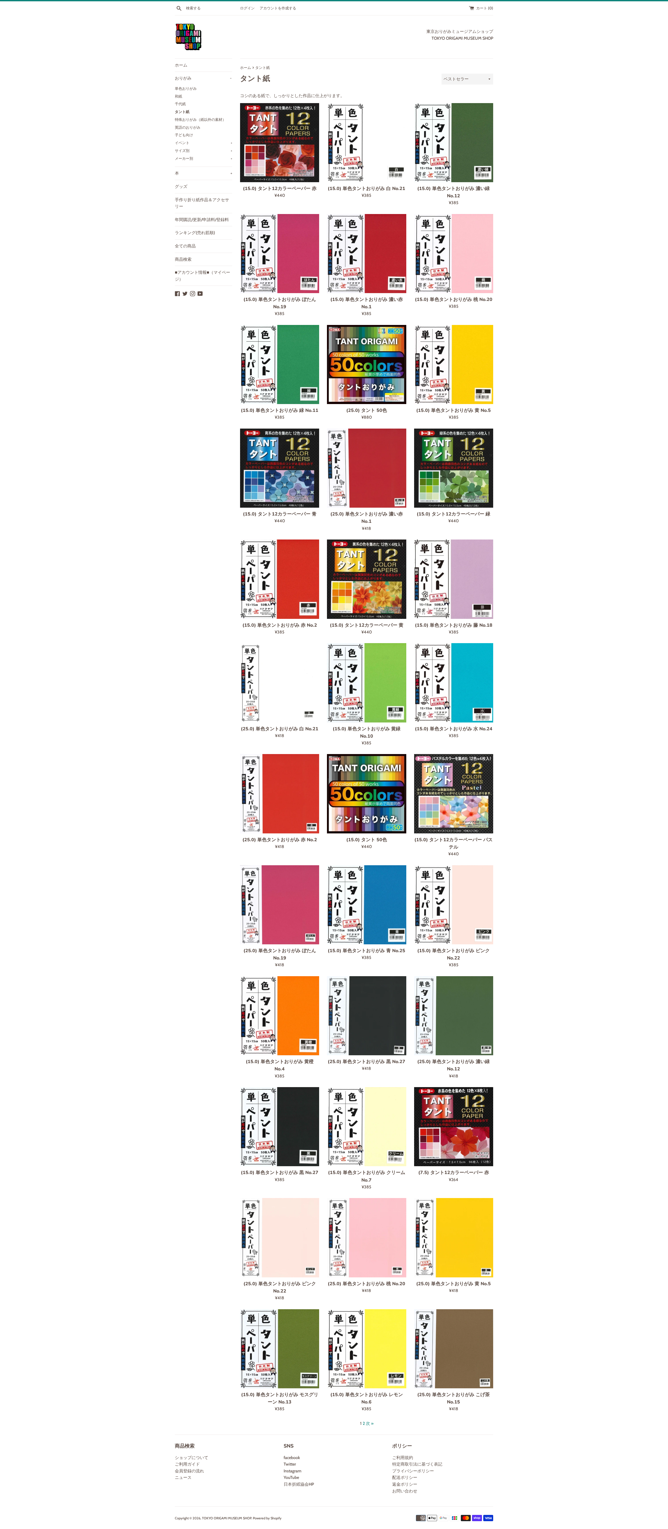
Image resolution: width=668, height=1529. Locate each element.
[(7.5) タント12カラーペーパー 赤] (453, 1126)
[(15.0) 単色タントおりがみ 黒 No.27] (279, 1126)
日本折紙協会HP (299, 1484)
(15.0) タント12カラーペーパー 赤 (280, 188)
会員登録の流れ (189, 1470)
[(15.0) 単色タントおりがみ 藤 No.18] (453, 579)
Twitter (290, 1464)
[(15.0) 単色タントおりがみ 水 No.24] (453, 682)
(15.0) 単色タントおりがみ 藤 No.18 (453, 625)
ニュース (183, 1477)
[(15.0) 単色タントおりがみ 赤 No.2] (279, 579)
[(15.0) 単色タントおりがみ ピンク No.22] (453, 904)
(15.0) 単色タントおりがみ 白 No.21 (366, 188)
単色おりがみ (186, 88)
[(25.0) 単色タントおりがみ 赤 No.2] (279, 793)
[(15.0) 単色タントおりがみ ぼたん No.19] (279, 253)
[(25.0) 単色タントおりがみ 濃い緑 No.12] (453, 1015)
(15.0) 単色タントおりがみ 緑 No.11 (279, 410)
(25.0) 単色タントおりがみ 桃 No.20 (366, 1284)
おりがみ (203, 78)
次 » (369, 1423)
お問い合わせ (404, 1491)
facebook (292, 1457)
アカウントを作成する (278, 8)
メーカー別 (203, 158)
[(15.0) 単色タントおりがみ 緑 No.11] (279, 364)
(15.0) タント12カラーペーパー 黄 (366, 625)
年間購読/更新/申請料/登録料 (202, 219)
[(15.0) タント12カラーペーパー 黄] (366, 579)
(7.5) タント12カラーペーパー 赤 (453, 1172)
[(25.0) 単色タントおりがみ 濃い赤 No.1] (366, 468)
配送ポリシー (404, 1477)
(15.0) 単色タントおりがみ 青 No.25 (366, 950)
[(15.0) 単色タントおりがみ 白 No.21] (366, 142)
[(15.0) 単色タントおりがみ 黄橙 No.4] (279, 1015)
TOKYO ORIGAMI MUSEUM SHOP (226, 1518)
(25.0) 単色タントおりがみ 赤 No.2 (279, 840)
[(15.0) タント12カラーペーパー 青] (279, 468)
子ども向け (184, 135)
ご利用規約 (402, 1457)
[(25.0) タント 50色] (366, 364)
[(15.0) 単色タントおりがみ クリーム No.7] (366, 1126)
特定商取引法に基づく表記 (417, 1464)
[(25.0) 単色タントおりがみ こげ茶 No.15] (453, 1348)
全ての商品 (185, 246)
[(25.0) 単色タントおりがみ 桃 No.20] (366, 1237)
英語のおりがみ (187, 127)
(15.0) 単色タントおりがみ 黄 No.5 (453, 410)
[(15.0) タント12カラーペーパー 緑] (453, 468)
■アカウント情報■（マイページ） (202, 276)
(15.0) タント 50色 (366, 840)
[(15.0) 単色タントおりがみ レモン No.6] (366, 1348)
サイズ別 (203, 151)
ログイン (247, 8)
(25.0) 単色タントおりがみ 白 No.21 (279, 729)
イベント (203, 143)
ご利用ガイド (187, 1464)
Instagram (292, 1470)
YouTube (291, 1477)
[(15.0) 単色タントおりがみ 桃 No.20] (453, 253)
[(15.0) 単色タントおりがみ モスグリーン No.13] (279, 1348)
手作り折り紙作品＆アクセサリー (202, 203)
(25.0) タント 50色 (366, 410)
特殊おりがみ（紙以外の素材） (200, 119)
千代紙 (180, 104)
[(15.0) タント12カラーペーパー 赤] (279, 142)
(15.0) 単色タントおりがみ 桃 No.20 (453, 299)
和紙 (178, 96)
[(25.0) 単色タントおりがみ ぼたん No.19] (279, 904)
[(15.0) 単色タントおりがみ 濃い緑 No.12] (453, 142)
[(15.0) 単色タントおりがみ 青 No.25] (366, 904)
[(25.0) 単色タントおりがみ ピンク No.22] (279, 1237)
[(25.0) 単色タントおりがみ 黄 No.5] (453, 1237)
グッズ (181, 186)
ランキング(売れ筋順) (195, 232)
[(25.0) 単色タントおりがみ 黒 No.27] (366, 1015)
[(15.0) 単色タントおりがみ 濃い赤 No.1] (366, 253)
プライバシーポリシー (413, 1470)
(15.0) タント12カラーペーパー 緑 (453, 514)
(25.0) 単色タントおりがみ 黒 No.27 (366, 1061)
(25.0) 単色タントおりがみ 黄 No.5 (453, 1284)
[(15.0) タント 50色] (366, 793)
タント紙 (182, 112)
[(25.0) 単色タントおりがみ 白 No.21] (279, 682)
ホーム (181, 65)
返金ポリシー (404, 1484)
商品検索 (183, 259)
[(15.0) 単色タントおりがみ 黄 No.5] (453, 364)
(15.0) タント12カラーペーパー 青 (280, 514)
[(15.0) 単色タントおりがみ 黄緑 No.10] (366, 682)
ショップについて (191, 1457)
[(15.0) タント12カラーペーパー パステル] (453, 793)
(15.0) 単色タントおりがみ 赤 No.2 (279, 625)
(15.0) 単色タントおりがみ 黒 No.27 (279, 1172)
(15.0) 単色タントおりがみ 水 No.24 (453, 729)
